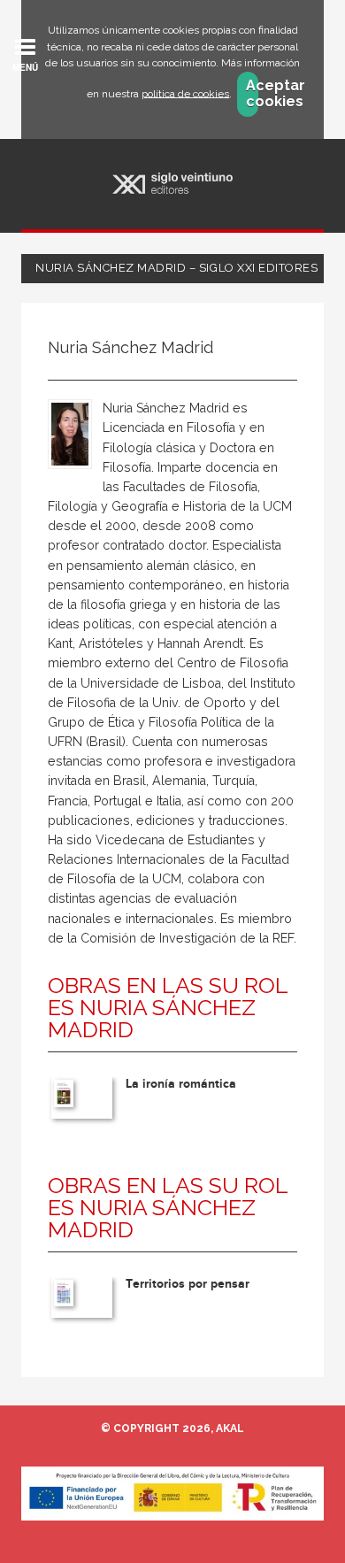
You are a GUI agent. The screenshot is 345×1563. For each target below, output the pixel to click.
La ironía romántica (181, 1083)
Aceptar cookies (251, 94)
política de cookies (185, 93)
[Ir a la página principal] (173, 183)
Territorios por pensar (187, 1283)
